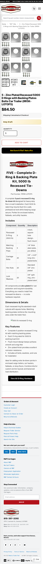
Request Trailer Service (12, 430)
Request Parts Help (10, 433)
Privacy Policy (8, 551)
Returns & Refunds (10, 417)
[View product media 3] (23, 82)
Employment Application (12, 471)
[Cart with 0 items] (34, 8)
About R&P (7, 462)
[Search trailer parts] (39, 18)
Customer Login (9, 405)
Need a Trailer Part (14, 555)
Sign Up (21, 502)
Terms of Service (19, 551)
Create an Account (10, 408)
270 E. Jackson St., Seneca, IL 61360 (15, 521)
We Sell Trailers (9, 465)
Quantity (8, 129)
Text (13, 451)
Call (6, 451)
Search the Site (9, 439)
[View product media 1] (5, 82)
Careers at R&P (9, 468)
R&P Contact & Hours (11, 477)
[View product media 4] (32, 82)
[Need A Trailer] (11, 512)
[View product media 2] (14, 82)
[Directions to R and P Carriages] (6, 545)
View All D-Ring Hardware (21, 378)
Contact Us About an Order (13, 414)
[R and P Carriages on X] (20, 545)
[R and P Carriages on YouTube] (25, 545)
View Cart (7, 411)
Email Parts (22, 451)
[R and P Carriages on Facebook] (10, 545)
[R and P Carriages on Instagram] (15, 545)
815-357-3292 (11, 518)
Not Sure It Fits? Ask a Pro (21, 150)
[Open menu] (39, 8)
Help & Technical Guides (12, 427)
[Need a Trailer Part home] (11, 9)
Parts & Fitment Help (11, 436)
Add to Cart (21, 142)
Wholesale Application (11, 474)
